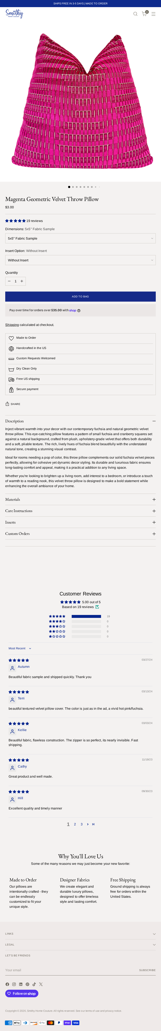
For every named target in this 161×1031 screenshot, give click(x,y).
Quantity (11, 272)
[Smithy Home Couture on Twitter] (41, 985)
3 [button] (82, 824)
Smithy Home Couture (40, 1010)
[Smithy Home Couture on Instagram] (14, 985)
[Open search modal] (135, 14)
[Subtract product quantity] (9, 281)
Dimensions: (30, 229)
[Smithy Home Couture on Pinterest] (27, 985)
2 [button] (75, 824)
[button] (15, 221)
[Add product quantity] (22, 281)
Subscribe (147, 970)
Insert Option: (26, 251)
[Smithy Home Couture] (14, 14)
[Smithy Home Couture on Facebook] (7, 985)
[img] (19, 660)
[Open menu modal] (153, 14)
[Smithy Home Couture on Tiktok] (34, 985)
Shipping (12, 325)
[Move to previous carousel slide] (142, 562)
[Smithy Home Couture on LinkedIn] (21, 985)
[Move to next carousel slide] (152, 562)
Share (15, 404)
